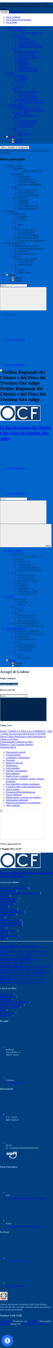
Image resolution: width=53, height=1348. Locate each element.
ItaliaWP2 (4, 1324)
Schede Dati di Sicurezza (11, 912)
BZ (46, 947)
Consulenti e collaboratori (18, 757)
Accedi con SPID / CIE (32, 32)
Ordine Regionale (40, 972)
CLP (2, 917)
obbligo (4, 972)
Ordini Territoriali (6, 975)
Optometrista (6, 1015)
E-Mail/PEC (23, 65)
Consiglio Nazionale (15, 959)
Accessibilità (6, 1321)
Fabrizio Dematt (11, 966)
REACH (4, 933)
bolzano (41, 947)
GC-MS (4, 906)
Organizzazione (13, 755)
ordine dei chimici (24, 972)
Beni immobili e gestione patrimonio (23, 784)
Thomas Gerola (35, 979)
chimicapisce (21, 951)
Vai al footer (11, 22)
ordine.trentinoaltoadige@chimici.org (23, 1226)
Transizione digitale (21, 113)
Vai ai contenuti (13, 17)
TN (44, 979)
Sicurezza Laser (7, 1012)
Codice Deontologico (41, 955)
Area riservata (18, 30)
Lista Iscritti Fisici (26, 54)
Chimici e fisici (19, 75)
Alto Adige (9, 946)
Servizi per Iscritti (20, 59)
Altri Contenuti (13, 805)
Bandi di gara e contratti (17, 776)
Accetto (4, 12)
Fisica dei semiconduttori (11, 1004)
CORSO (35, 959)
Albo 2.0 (16, 49)
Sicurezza (4, 896)
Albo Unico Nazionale (28, 57)
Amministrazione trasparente (25, 99)
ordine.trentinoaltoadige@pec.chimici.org (25, 1198)
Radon (3, 1010)
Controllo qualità (8, 890)
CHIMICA (12, 951)
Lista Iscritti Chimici (27, 51)
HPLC (3, 938)
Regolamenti (18, 36)
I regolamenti (24, 38)
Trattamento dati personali (30, 46)
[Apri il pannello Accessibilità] (7, 1341)
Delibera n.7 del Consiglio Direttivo (16, 744)
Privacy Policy (24, 134)
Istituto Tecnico (5, 969)
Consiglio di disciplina (28, 44)
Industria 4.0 (6, 999)
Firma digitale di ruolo (28, 67)
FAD (25, 966)
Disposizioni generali (15, 752)
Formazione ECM (26, 41)
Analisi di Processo (9, 936)
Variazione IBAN (8, 747)
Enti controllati (13, 768)
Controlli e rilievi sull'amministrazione (23, 786)
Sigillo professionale (27, 70)
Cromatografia (6, 904)
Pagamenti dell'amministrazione (20, 792)
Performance (12, 765)
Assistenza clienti (8, 901)
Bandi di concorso (14, 763)
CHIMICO (14, 955)
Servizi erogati (12, 789)
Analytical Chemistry (10, 920)
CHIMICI (4, 954)
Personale (10, 760)
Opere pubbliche (13, 794)
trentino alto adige (21, 982)
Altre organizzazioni (15, 105)
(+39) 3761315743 (14, 1083)
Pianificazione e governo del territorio (23, 797)
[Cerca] (23, 298)
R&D (2, 928)
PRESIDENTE (37, 975)
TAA (26, 978)
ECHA (21, 963)
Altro (14, 129)
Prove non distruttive (9, 1007)
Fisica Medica (6, 994)
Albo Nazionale (25, 126)
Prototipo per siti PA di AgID (34, 1324)
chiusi (47, 546)
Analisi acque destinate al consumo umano (19, 893)
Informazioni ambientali (17, 800)
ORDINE (12, 972)
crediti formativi (9, 962)
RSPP (15, 979)
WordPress (33, 1321)
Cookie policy (16, 11)
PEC (28, 975)
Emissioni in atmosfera (10, 922)
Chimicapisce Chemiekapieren (37, 951)
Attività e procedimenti (16, 771)
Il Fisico (21, 81)
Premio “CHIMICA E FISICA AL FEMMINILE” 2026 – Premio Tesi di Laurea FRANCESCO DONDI (26, 732)
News (14, 83)
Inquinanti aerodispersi (10, 925)
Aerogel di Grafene (9, 684)
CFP (3, 951)
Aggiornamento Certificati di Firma (16, 742)
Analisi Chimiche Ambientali (13, 888)
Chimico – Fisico (14, 27)
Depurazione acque (9, 898)
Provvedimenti (12, 773)
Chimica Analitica (8, 909)
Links (20, 131)
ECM (28, 962)
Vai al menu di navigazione (18, 19)
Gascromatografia (8, 930)
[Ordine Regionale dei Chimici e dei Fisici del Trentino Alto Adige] (20, 420)
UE (34, 982)
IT (13, 969)
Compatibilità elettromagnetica (14, 1002)
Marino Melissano (23, 969)
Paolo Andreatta (19, 975)
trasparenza (5, 982)
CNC (29, 954)
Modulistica (23, 62)
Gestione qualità (7, 914)
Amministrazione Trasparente (25, 107)
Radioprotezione (7, 996)
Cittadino (10, 73)
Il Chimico (23, 78)
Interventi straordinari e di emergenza (23, 802)
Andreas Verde (28, 946)
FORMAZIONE (42, 966)
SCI (20, 979)
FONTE (31, 966)
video (43, 982)
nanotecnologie (38, 969)
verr (38, 982)
